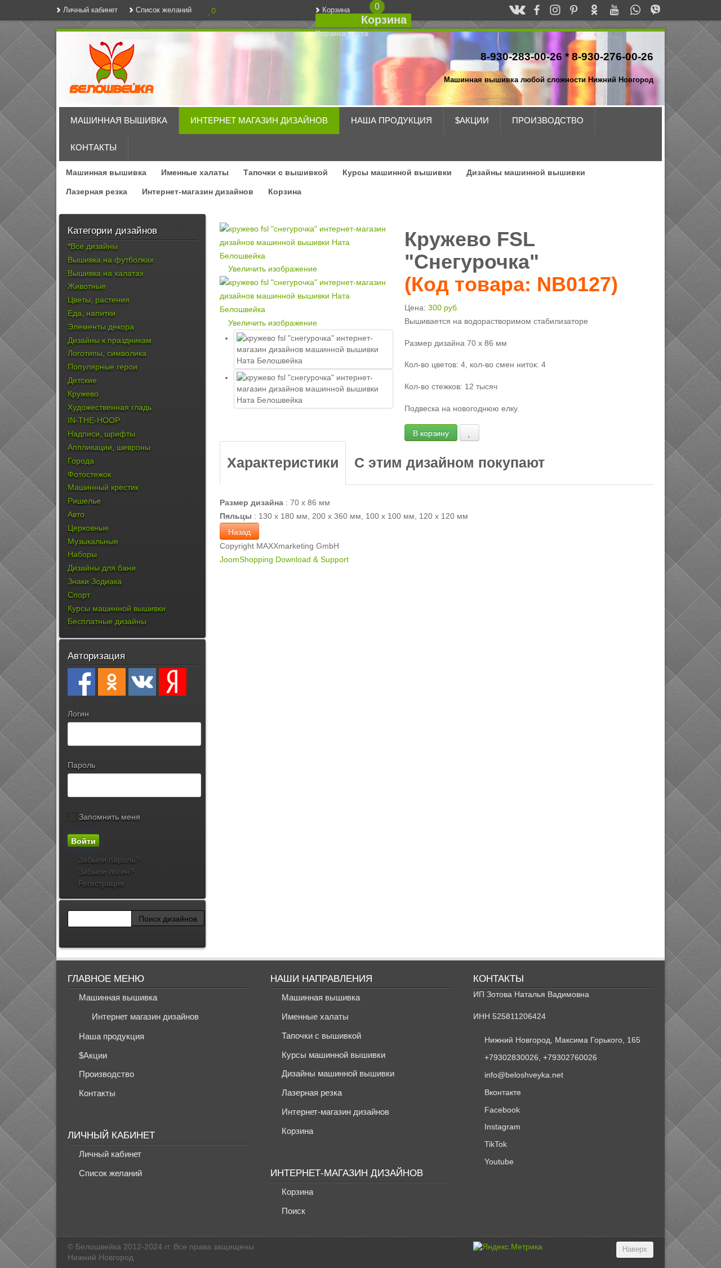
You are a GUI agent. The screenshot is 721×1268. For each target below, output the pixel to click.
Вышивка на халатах (106, 273)
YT (609, 9)
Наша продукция (391, 120)
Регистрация (100, 883)
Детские (82, 380)
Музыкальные (93, 541)
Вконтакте (502, 1092)
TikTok (495, 1144)
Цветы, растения (99, 299)
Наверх (634, 1249)
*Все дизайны (93, 246)
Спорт (79, 594)
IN (550, 9)
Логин (78, 713)
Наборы (82, 554)
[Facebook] (81, 682)
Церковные (88, 527)
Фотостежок (89, 474)
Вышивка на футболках (111, 259)
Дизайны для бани (102, 567)
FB (532, 9)
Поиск (293, 1211)
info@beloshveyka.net (523, 1074)
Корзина (336, 10)
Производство (548, 120)
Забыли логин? (105, 871)
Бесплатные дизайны (107, 621)
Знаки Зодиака (95, 581)
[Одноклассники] (112, 682)
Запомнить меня (108, 816)
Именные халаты (195, 172)
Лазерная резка (96, 191)
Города (81, 460)
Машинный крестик (103, 487)
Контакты (93, 147)
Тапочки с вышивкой (285, 172)
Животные (87, 286)
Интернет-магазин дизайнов (197, 191)
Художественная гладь (110, 407)
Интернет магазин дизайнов (259, 120)
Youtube (499, 1161)
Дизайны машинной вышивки (525, 172)
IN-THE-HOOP (94, 420)
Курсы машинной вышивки (397, 172)
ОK (589, 9)
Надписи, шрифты (101, 433)
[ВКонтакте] (142, 682)
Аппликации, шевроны (109, 447)
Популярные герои (102, 366)
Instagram (502, 1126)
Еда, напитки (91, 313)
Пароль (81, 764)
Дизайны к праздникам (110, 340)
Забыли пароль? (108, 859)
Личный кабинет (90, 10)
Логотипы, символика (107, 353)
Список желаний (164, 10)
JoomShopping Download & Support (284, 559)
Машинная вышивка (118, 120)
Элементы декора (101, 326)
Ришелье (84, 500)
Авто (76, 514)
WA (630, 9)
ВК (512, 9)
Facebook (502, 1109)
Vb (650, 9)
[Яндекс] (172, 682)
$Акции (472, 120)
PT (569, 9)
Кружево (83, 393)
